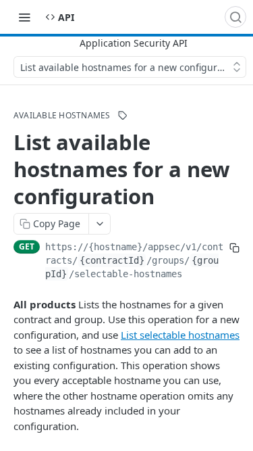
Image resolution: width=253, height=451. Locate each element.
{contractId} (112, 260)
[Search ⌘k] (235, 17)
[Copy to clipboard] (234, 248)
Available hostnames (62, 115)
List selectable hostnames (180, 334)
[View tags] (123, 116)
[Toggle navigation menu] (24, 17)
